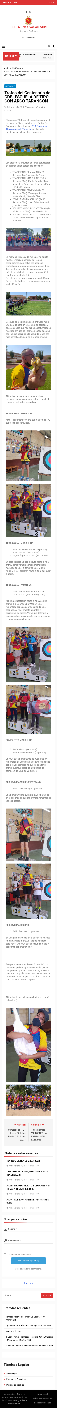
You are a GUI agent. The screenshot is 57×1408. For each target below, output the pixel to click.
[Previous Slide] (49, 2)
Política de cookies (15, 1385)
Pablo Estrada (13, 106)
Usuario (12, 1229)
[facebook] (26, 11)
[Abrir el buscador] (49, 46)
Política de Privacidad (16, 1379)
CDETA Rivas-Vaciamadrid (28, 27)
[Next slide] (53, 2)
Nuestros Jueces (11, 3)
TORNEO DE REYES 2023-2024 (23, 1160)
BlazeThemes (14, 1403)
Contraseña (14, 1240)
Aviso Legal (11, 1373)
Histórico (10, 86)
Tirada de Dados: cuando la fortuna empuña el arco (29, 1345)
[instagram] (30, 11)
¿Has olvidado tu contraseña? (28, 1269)
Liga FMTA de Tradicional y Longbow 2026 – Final (28, 1325)
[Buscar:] (22, 1296)
